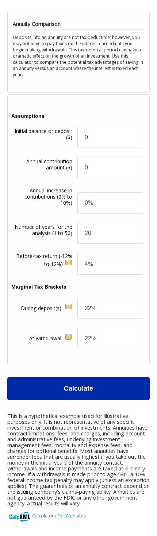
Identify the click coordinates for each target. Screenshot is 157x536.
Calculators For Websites (59, 515)
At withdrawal (46, 338)
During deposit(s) (42, 308)
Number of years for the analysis (43, 229)
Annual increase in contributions (48, 196)
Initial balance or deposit (43, 134)
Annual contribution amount (49, 164)
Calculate (78, 388)
